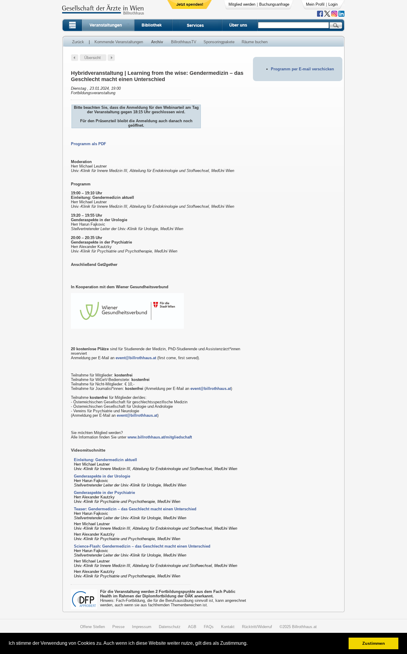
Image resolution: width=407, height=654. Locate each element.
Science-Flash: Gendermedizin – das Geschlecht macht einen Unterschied (142, 546)
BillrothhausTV (183, 42)
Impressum (141, 626)
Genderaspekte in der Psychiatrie (104, 492)
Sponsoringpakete (219, 42)
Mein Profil (315, 4)
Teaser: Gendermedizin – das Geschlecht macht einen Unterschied (135, 509)
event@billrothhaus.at (136, 358)
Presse (118, 626)
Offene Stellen (92, 626)
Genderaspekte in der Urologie (102, 476)
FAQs (209, 626)
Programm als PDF (88, 144)
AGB (192, 626)
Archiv (157, 42)
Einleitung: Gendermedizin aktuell (105, 460)
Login (333, 4)
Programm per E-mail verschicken (302, 69)
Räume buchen (255, 42)
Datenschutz (170, 626)
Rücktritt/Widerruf (257, 626)
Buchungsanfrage (274, 4)
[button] (249, 644)
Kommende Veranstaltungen (118, 42)
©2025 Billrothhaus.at (298, 626)
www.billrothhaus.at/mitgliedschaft (160, 437)
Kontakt (227, 626)
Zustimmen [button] (373, 643)
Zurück (78, 42)
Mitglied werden (242, 4)
